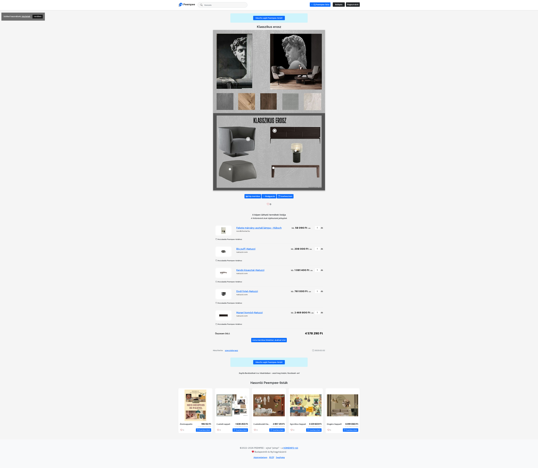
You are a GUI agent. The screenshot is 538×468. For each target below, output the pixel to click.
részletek (26, 16)
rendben (37, 16)
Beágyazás (270, 196)
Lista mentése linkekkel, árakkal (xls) (269, 340)
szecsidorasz (231, 350)
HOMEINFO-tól (290, 448)
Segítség (280, 457)
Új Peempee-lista (321, 4)
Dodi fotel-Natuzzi (247, 291)
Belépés (338, 4)
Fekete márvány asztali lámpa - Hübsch (259, 228)
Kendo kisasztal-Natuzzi (250, 270)
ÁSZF (271, 457)
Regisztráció (353, 4)
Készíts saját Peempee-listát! (269, 18)
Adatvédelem (260, 457)
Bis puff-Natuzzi (245, 249)
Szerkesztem (286, 196)
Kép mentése (254, 196)
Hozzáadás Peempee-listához (229, 239)
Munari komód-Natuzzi (249, 312)
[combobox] (222, 5)
